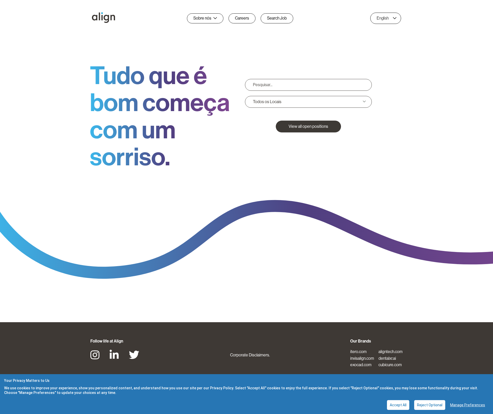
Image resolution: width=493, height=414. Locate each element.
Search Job (277, 18)
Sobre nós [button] (202, 18)
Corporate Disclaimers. (250, 355)
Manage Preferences (467, 405)
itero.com (358, 351)
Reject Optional (429, 405)
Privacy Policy (221, 388)
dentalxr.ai (387, 358)
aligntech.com (390, 351)
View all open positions (308, 126)
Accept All (398, 405)
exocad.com (361, 364)
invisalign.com (362, 358)
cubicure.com (390, 364)
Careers (242, 18)
